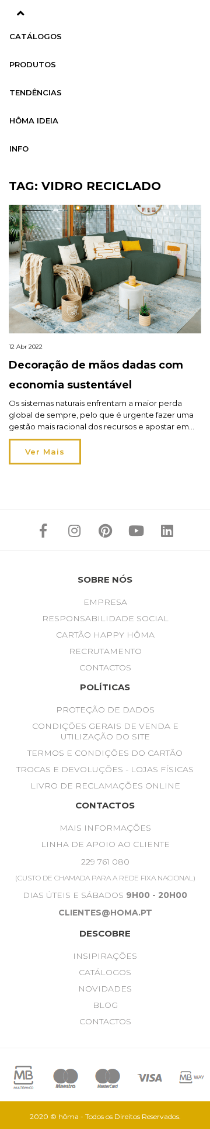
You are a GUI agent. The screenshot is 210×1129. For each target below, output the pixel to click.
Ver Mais (45, 451)
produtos (32, 64)
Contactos (105, 667)
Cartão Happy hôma (105, 634)
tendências (35, 92)
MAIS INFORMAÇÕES (105, 827)
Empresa (105, 602)
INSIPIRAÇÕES (105, 956)
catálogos (35, 36)
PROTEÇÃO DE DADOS (105, 709)
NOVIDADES (105, 988)
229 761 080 (105, 861)
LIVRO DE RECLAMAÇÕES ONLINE (105, 785)
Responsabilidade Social (105, 618)
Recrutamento (105, 651)
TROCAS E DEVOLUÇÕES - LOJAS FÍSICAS (105, 769)
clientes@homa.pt (105, 912)
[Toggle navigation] (20, 13)
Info (19, 148)
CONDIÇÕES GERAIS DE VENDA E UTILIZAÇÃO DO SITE (105, 731)
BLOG (105, 1005)
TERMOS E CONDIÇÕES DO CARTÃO (105, 753)
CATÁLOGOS (105, 972)
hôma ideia (33, 120)
